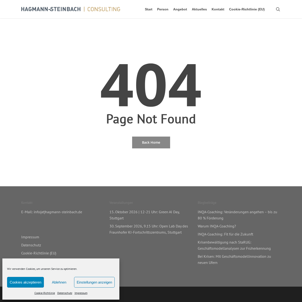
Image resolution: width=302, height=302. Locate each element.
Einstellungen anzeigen (94, 282)
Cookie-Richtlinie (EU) (38, 253)
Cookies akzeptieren (25, 282)
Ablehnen (59, 282)
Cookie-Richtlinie (44, 293)
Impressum (81, 293)
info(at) (39, 211)
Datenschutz (64, 293)
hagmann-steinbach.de (63, 211)
